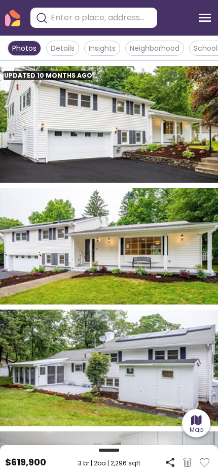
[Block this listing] (187, 462)
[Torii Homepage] (12, 18)
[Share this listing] (170, 462)
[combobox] (101, 18)
